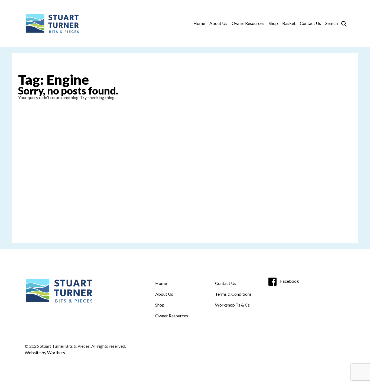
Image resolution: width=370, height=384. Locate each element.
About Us (218, 23)
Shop (273, 23)
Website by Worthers (45, 352)
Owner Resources (248, 23)
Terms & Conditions (233, 294)
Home (199, 23)
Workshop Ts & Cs (232, 304)
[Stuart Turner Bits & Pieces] (52, 23)
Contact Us (310, 23)
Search (331, 23)
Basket (289, 23)
